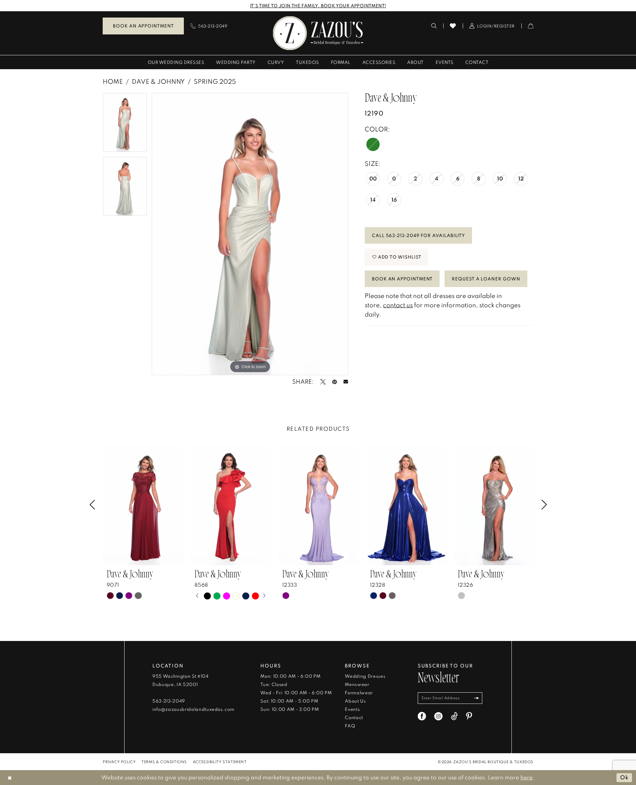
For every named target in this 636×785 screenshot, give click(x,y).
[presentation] (143, 505)
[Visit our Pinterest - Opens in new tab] (469, 716)
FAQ (350, 726)
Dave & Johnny (158, 81)
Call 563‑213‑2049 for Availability (418, 235)
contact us (398, 305)
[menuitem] (143, 26)
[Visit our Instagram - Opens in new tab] (438, 716)
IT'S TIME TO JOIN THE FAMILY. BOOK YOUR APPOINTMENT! (318, 6)
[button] (492, 25)
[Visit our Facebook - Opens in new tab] (422, 716)
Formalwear (359, 693)
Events (352, 709)
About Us (355, 701)
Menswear (357, 684)
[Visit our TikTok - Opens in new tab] (454, 716)
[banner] (318, 33)
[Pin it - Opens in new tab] (334, 381)
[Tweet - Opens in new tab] (323, 381)
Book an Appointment (143, 26)
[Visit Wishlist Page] (453, 26)
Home (113, 81)
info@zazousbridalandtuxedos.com (193, 709)
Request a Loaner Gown (486, 279)
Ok (624, 777)
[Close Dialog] (10, 777)
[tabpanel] (125, 125)
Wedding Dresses (365, 676)
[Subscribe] (476, 698)
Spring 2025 (215, 81)
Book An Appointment (402, 279)
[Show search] (434, 25)
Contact (354, 717)
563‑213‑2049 (168, 701)
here (526, 777)
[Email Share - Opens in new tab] (346, 381)
